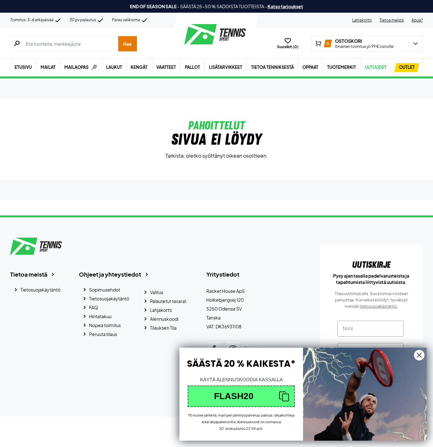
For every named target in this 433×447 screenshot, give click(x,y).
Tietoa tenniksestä (272, 67)
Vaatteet (166, 67)
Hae (127, 44)
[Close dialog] (419, 355)
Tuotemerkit (341, 67)
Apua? (417, 20)
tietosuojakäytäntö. (379, 306)
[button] (241, 396)
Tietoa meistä (391, 20)
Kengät (139, 67)
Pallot (192, 67)
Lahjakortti (362, 20)
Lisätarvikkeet (225, 67)
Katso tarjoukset (285, 6)
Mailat (48, 67)
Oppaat (310, 67)
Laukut (114, 67)
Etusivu (23, 67)
